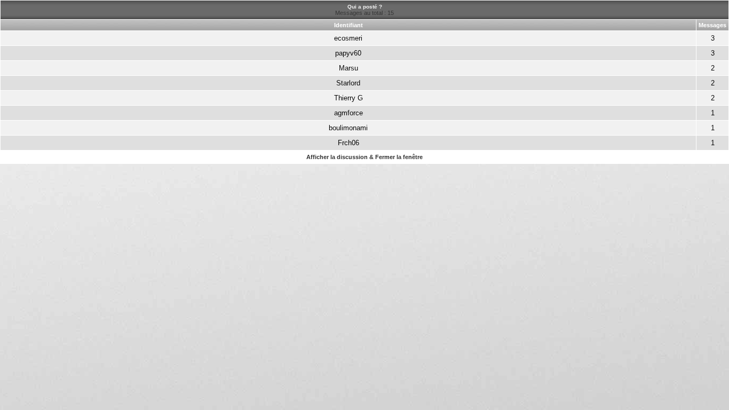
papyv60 (348, 53)
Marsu (348, 68)
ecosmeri (348, 38)
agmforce (348, 113)
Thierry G (348, 98)
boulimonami (348, 128)
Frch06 (348, 143)
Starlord (348, 83)
